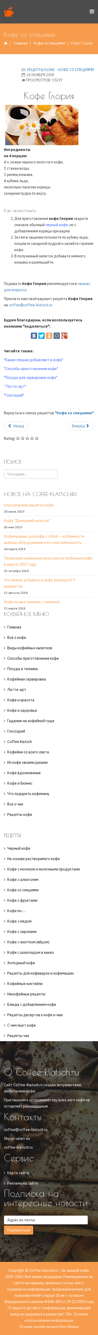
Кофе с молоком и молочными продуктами (43, 869)
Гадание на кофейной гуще (30, 721)
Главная (20, 43)
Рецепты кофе (19, 814)
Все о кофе (16, 637)
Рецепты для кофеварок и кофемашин (40, 973)
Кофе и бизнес (19, 783)
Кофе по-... (16, 910)
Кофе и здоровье (22, 710)
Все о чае (15, 804)
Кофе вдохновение (24, 773)
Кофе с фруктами (22, 900)
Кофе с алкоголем (22, 879)
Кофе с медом (19, 921)
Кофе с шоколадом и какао (30, 952)
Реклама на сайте (22, 1183)
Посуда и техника (22, 668)
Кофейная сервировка (26, 679)
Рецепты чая (18, 1035)
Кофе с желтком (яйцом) (28, 942)
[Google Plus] (64, 336)
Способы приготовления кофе (33, 658)
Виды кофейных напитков (29, 648)
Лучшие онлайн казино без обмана (49, 1326)
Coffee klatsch (19, 741)
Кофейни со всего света (28, 752)
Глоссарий (16, 731)
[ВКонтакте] (34, 336)
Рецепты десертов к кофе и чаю (35, 1015)
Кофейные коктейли (25, 983)
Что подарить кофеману (28, 793)
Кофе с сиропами (22, 931)
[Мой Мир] (57, 336)
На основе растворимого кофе (33, 858)
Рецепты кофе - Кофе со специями (60, 69)
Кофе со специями (49, 43)
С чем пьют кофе (21, 1025)
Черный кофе (18, 848)
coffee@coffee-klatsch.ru (30, 305)
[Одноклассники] (49, 336)
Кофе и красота (20, 700)
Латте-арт (16, 689)
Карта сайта (18, 1173)
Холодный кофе (21, 963)
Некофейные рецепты (26, 994)
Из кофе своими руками (27, 762)
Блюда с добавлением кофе (31, 1004)
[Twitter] (41, 336)
